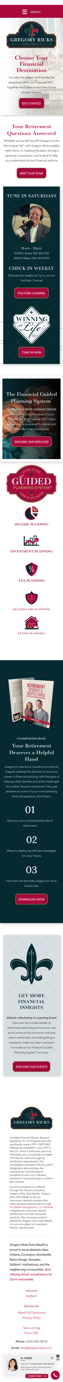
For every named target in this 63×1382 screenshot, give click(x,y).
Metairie (31, 1290)
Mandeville (31, 1306)
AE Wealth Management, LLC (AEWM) (31, 1207)
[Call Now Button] (55, 1375)
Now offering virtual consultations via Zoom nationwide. (31, 1274)
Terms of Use (31, 1328)
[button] (31, 103)
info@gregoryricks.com (36, 1347)
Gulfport (31, 1296)
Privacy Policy (31, 1317)
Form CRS (32, 1333)
